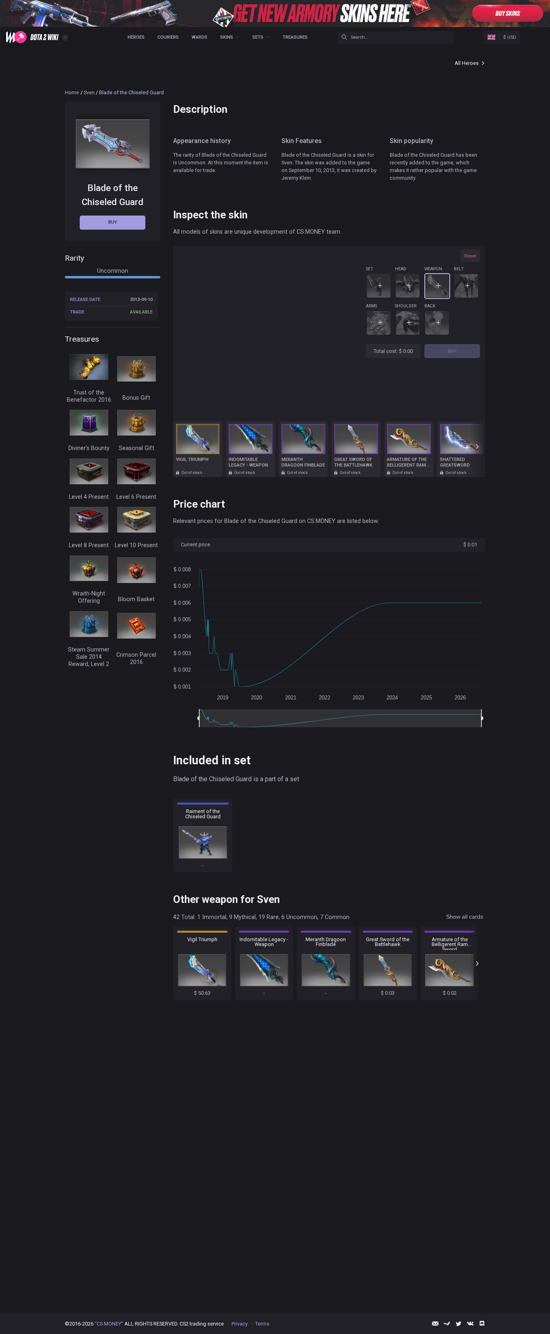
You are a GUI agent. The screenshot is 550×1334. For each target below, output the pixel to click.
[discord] (482, 1323)
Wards (199, 37)
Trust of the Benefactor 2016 (89, 396)
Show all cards (464, 916)
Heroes (136, 37)
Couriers (168, 37)
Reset (470, 255)
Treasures (295, 37)
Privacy (240, 1324)
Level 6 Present (136, 496)
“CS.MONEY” (109, 1324)
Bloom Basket (136, 598)
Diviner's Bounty (89, 448)
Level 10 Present (136, 545)
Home (72, 92)
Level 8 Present (89, 545)
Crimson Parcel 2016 (136, 658)
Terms (262, 1324)
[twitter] (458, 1323)
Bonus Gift (136, 397)
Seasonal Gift (136, 448)
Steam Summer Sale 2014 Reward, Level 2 (89, 656)
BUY (452, 351)
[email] (435, 1323)
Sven (89, 92)
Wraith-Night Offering (88, 597)
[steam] (447, 1323)
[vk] (470, 1323)
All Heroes (467, 63)
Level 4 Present (89, 496)
